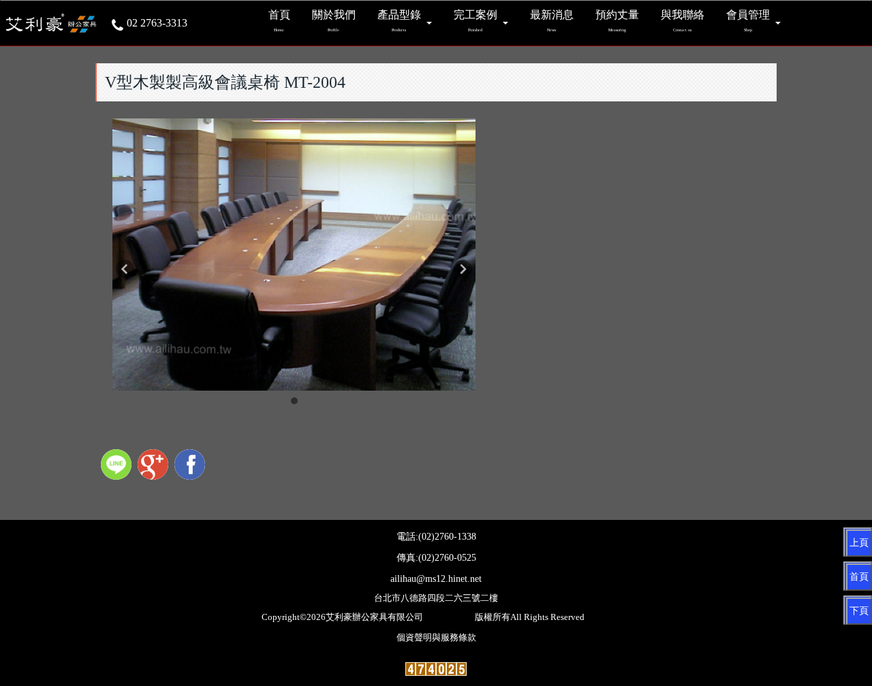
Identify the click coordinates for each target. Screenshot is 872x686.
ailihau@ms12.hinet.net (436, 579)
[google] (155, 466)
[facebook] (191, 466)
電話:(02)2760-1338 (436, 537)
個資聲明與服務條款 (436, 637)
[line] (118, 466)
